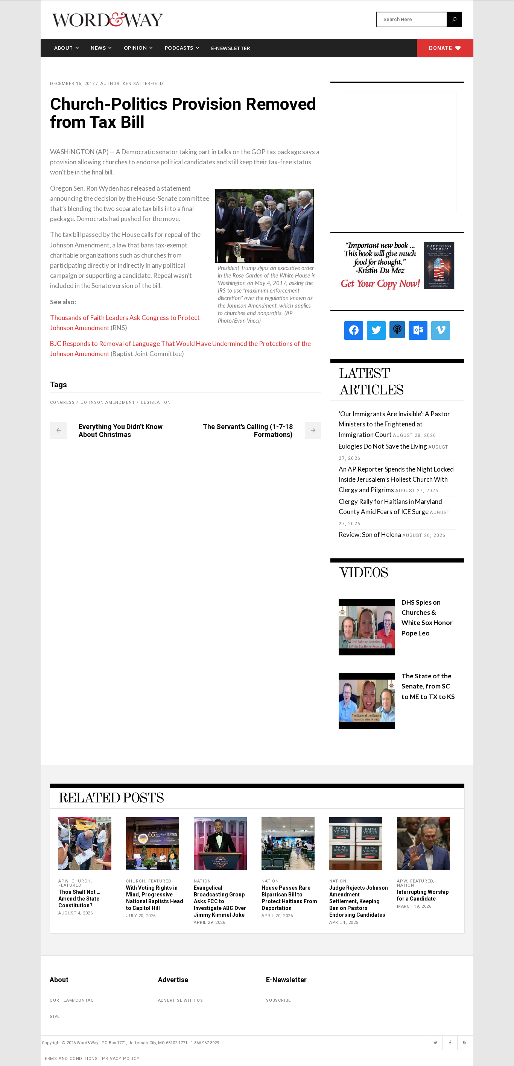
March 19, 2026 (414, 906)
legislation (156, 402)
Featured (70, 885)
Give (55, 1016)
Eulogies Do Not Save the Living (383, 446)
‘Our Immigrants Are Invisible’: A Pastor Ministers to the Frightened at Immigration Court (394, 424)
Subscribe (278, 1000)
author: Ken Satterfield (131, 83)
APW (63, 881)
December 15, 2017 (72, 83)
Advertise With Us (181, 1000)
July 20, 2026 (141, 915)
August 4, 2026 (75, 913)
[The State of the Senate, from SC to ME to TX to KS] (367, 727)
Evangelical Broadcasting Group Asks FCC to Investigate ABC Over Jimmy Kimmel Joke (220, 901)
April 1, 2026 (343, 922)
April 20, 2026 (277, 915)
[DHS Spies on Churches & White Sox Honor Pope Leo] (367, 653)
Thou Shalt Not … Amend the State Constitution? (79, 898)
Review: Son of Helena (370, 534)
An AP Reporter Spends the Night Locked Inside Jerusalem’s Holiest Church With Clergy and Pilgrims (396, 479)
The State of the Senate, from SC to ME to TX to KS (428, 686)
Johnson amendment (108, 402)
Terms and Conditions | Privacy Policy (91, 1058)
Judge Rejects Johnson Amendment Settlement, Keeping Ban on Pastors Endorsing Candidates (358, 901)
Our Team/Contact (73, 1000)
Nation (202, 881)
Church (81, 881)
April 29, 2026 (209, 922)
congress (62, 402)
